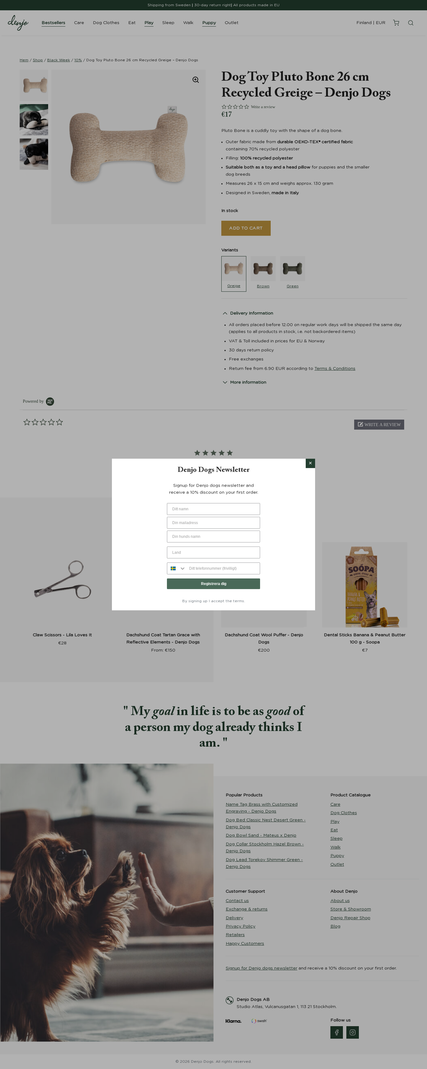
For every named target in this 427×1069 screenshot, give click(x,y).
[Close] (310, 463)
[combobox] (176, 568)
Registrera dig (213, 584)
